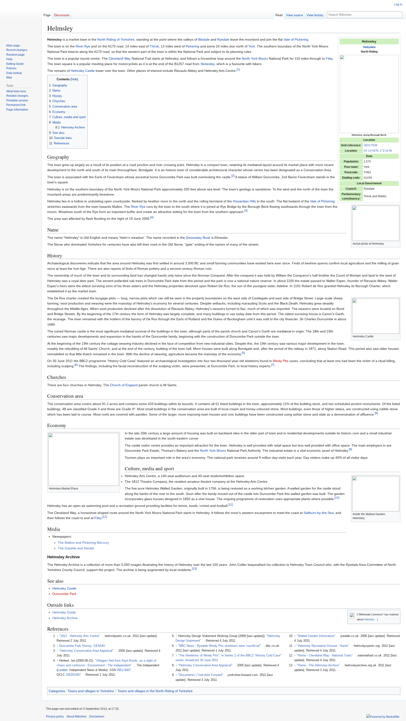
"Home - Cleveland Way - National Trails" (325, 655)
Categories (57, 691)
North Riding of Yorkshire (115, 39)
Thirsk (154, 46)
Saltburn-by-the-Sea (319, 513)
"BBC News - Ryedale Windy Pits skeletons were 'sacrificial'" (219, 646)
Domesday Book (198, 237)
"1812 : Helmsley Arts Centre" (79, 636)
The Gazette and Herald (76, 548)
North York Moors (255, 58)
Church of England (124, 385)
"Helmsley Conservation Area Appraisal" (86, 650)
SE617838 (370, 145)
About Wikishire (76, 716)
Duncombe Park (64, 594)
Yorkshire (369, 47)
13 (194, 568)
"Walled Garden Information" (316, 636)
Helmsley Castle (83, 71)
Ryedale (223, 39)
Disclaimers (96, 716)
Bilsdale (204, 39)
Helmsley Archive (65, 618)
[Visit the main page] (20, 19)
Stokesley (207, 64)
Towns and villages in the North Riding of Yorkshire (155, 691)
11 (230, 504)
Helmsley (369, 619)
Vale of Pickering (296, 39)
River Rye (83, 46)
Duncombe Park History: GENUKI (82, 646)
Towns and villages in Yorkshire (91, 691)
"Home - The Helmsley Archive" (318, 665)
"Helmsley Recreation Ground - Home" (323, 646)
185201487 (73, 674)
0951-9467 (124, 670)
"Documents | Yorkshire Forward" (200, 675)
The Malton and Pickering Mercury (83, 542)
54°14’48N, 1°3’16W (378, 150)
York (251, 46)
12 (104, 516)
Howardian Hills (244, 201)
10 (337, 497)
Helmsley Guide (64, 612)
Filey (329, 58)
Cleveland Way (120, 58)
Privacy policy (55, 716)
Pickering (192, 46)
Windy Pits (280, 361)
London (62, 670)
